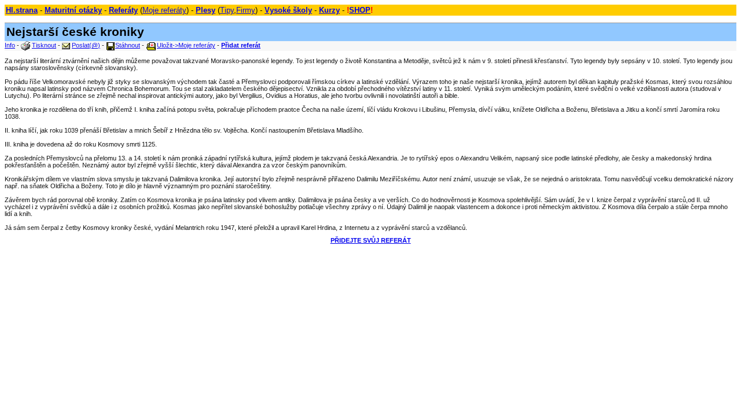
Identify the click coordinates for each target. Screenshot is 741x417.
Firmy (245, 10)
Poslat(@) (86, 45)
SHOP (359, 10)
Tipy (227, 10)
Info (10, 45)
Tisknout (44, 45)
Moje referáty (164, 10)
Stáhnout (127, 45)
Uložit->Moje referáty (186, 45)
